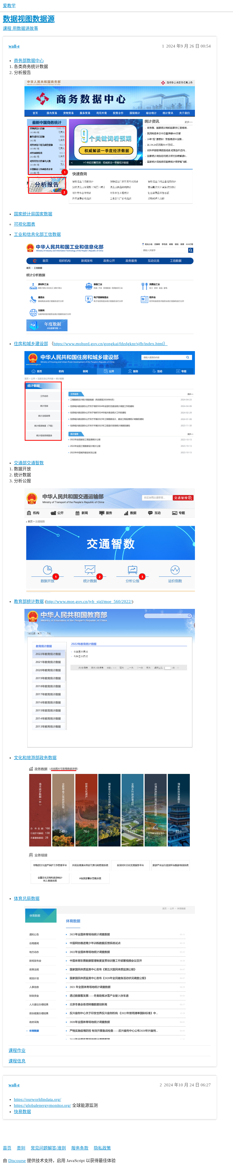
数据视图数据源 (29, 19)
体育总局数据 (26, 898)
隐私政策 (102, 1148)
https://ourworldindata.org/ (37, 1099)
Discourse (17, 1160)
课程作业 (17, 1050)
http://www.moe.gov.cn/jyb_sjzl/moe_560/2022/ (89, 601)
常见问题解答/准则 (48, 1148)
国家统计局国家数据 (33, 214)
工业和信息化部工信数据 (37, 234)
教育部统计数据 (29, 601)
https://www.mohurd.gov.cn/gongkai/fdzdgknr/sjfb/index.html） (110, 343)
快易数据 (22, 1111)
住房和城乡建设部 (31, 343)
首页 (7, 1148)
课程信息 (17, 1061)
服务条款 (79, 1148)
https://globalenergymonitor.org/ (42, 1105)
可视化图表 (24, 224)
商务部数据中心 (29, 60)
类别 (21, 1148)
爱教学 (9, 5)
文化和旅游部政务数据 (35, 757)
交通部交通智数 (29, 463)
